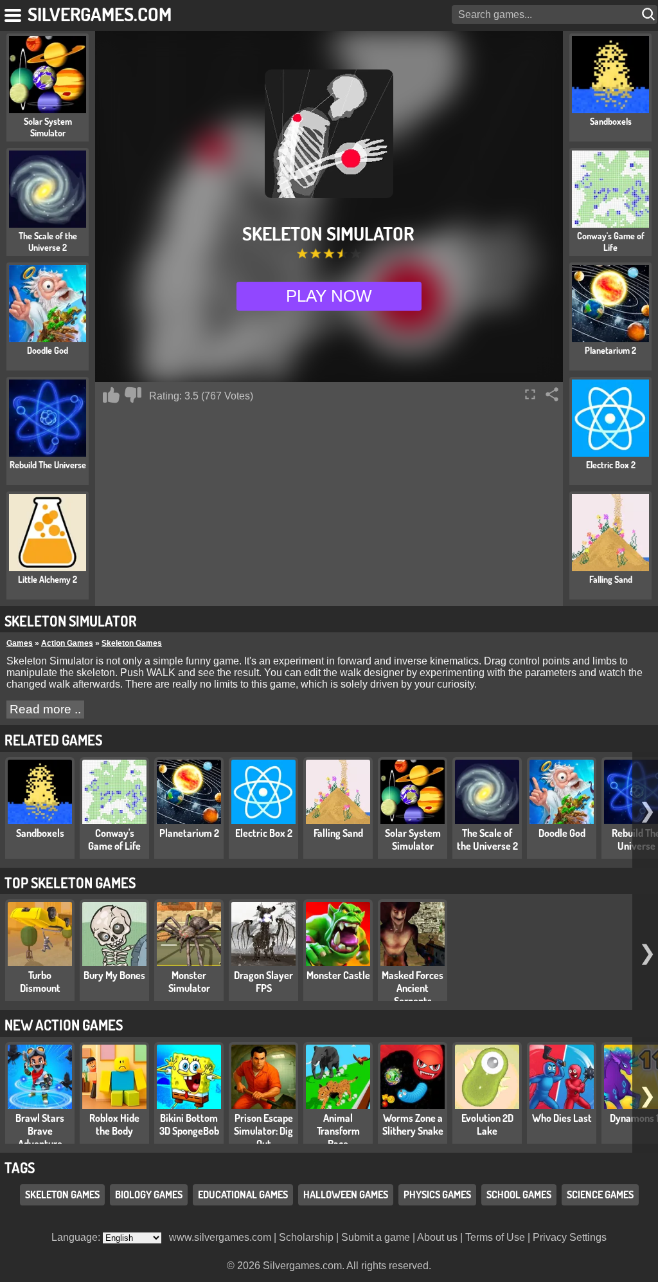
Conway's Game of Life (114, 839)
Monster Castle (338, 975)
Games (19, 643)
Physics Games (437, 1194)
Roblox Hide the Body (114, 1124)
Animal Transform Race (338, 1131)
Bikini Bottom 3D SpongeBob (189, 1124)
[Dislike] (133, 395)
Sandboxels (40, 833)
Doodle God (561, 833)
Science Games (600, 1194)
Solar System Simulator (413, 839)
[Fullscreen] (530, 394)
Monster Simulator (189, 981)
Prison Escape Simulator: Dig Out (263, 1131)
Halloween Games (345, 1194)
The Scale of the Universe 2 (487, 839)
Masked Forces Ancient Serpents (412, 988)
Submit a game (375, 1237)
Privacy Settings (570, 1237)
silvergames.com (100, 14)
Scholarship (306, 1237)
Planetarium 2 (189, 833)
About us (437, 1237)
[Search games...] (649, 14)
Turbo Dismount (40, 981)
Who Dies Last (562, 1118)
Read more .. (45, 709)
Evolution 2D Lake (487, 1124)
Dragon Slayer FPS (263, 981)
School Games (518, 1194)
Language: (77, 1237)
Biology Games (148, 1194)
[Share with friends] (552, 394)
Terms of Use (495, 1237)
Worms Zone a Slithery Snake (412, 1124)
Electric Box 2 (263, 833)
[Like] (111, 395)
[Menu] (14, 13)
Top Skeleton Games (70, 883)
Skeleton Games (132, 643)
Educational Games (243, 1194)
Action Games (67, 643)
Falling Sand (338, 833)
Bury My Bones (114, 975)
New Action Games (63, 1025)
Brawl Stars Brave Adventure (39, 1131)
